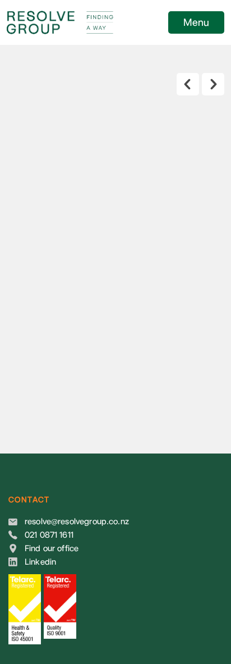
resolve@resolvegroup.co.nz (77, 521)
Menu (196, 22)
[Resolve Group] (83, 22)
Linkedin (40, 562)
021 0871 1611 (49, 535)
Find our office (51, 548)
